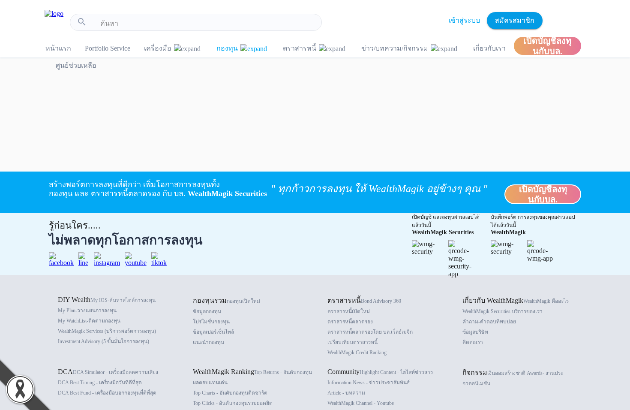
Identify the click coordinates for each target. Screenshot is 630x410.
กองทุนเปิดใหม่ (243, 301)
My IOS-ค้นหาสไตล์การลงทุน (123, 300)
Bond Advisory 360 (381, 301)
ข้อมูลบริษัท (475, 332)
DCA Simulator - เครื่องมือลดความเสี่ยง (115, 372)
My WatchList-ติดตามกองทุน (89, 321)
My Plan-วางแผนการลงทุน (87, 311)
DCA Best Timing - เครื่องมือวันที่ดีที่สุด (100, 383)
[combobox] (207, 23)
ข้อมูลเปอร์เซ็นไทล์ (213, 332)
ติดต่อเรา (472, 342)
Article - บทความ (346, 393)
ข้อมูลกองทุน (207, 311)
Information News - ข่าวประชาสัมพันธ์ (368, 383)
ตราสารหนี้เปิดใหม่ (348, 311)
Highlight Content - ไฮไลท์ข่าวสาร (396, 372)
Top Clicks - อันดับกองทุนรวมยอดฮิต (233, 403)
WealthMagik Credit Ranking (357, 353)
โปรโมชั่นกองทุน (211, 322)
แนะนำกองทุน (208, 342)
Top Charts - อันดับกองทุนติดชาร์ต (230, 393)
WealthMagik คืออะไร (546, 301)
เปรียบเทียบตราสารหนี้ (352, 342)
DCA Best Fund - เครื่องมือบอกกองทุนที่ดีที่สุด (107, 393)
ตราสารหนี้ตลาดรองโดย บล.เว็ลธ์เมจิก (370, 332)
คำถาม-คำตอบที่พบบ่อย (489, 322)
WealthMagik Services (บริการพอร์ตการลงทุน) (107, 331)
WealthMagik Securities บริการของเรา (502, 311)
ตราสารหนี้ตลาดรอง (350, 322)
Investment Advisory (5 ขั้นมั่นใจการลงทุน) (103, 341)
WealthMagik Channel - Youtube (360, 403)
